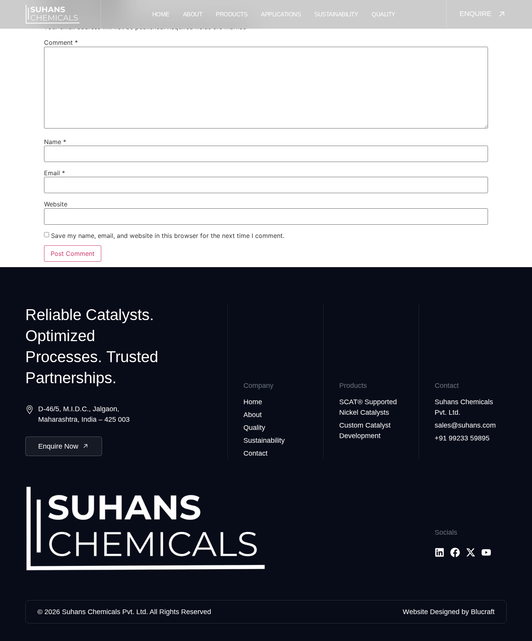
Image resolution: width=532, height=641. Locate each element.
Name (55, 142)
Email (54, 173)
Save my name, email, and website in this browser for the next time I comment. (167, 235)
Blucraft (483, 612)
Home (160, 14)
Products (231, 14)
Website (55, 204)
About (193, 14)
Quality (383, 14)
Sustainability (336, 14)
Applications (281, 14)
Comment (61, 42)
